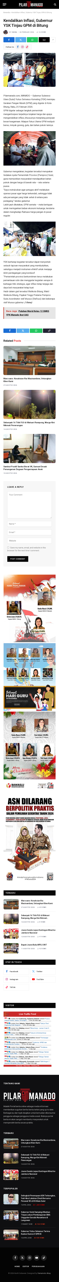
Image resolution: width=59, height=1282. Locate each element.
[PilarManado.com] (30, 4)
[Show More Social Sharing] (53, 39)
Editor (26, 1266)
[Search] (54, 4)
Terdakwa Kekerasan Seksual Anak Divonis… (26, 1048)
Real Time (27, 1065)
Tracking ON (35, 1065)
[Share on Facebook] (9, 39)
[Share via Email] (44, 39)
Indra (14, 32)
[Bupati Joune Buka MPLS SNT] (11, 948)
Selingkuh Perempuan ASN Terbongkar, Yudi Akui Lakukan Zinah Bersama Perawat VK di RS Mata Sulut (38, 1198)
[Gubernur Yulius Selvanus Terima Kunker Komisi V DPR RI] (11, 1235)
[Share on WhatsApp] (32, 39)
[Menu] (4, 4)
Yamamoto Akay (44, 1273)
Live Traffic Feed (27, 1014)
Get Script (19, 1065)
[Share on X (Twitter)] (20, 39)
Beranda (6, 12)
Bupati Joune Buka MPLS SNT (34, 945)
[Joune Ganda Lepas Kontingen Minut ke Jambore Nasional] (11, 933)
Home (17, 1266)
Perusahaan (38, 1266)
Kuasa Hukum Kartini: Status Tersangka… (27, 1019)
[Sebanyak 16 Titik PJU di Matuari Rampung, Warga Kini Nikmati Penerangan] (29, 404)
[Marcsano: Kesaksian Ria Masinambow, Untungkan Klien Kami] (29, 360)
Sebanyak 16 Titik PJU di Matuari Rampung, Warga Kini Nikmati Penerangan (35, 918)
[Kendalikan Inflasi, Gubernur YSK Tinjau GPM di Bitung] (29, 70)
